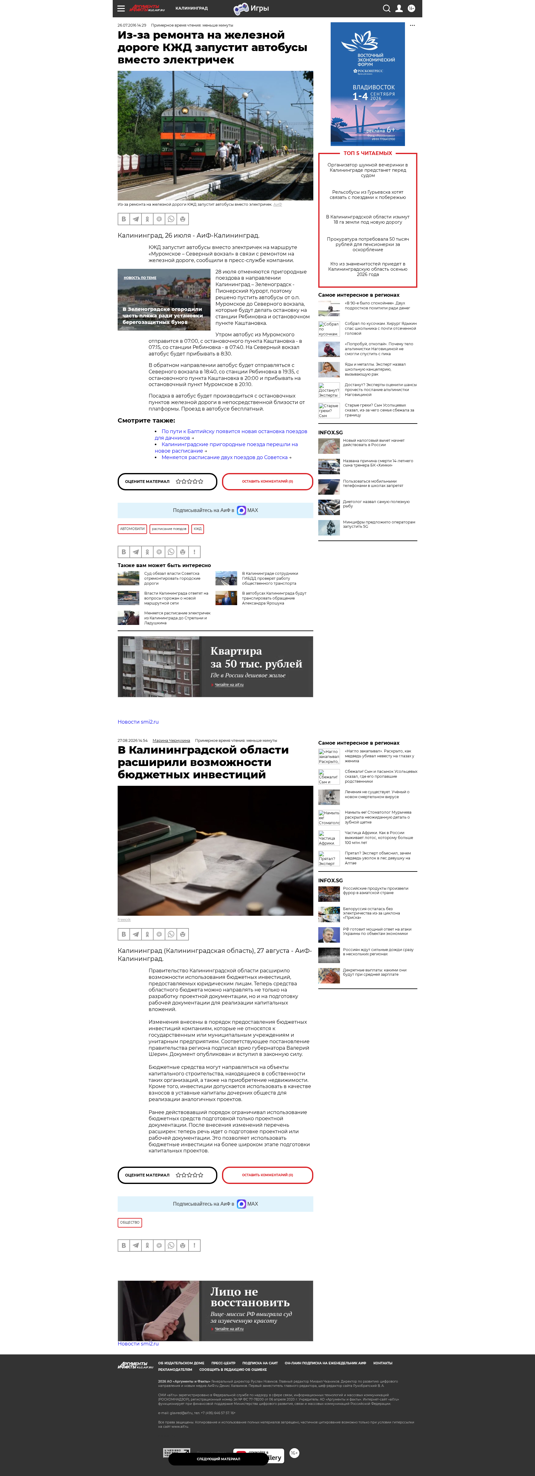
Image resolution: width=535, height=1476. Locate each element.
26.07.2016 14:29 (132, 25)
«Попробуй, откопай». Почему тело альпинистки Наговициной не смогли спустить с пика (379, 349)
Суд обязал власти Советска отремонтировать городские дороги (172, 578)
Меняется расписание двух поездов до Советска (225, 457)
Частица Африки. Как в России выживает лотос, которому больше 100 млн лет (379, 837)
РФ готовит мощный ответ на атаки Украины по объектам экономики (377, 931)
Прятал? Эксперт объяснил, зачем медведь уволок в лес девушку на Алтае (378, 858)
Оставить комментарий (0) (267, 482)
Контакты (382, 1363)
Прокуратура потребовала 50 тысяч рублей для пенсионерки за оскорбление (368, 244)
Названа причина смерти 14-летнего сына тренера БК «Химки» (378, 463)
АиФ (277, 204)
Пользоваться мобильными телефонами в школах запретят (373, 483)
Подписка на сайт (260, 1363)
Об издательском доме (181, 1363)
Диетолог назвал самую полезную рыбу (376, 504)
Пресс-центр (223, 1363)
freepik (124, 919)
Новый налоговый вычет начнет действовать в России (374, 442)
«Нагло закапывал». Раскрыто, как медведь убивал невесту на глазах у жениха (379, 756)
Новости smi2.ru (138, 722)
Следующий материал (218, 1459)
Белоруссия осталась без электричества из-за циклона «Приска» (371, 913)
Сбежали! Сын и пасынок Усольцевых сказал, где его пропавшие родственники (381, 776)
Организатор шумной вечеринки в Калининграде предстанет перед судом (368, 170)
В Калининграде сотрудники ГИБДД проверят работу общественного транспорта (270, 578)
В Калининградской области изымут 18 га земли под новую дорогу (368, 219)
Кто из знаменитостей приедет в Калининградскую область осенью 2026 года (367, 269)
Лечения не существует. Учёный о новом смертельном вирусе (377, 794)
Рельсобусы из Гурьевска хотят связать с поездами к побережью (368, 195)
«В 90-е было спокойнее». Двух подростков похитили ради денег (377, 305)
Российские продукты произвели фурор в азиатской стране (375, 890)
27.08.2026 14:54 (133, 740)
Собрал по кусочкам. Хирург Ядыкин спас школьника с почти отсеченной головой (381, 328)
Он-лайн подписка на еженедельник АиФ (325, 1363)
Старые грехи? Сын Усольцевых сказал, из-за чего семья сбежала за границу (379, 410)
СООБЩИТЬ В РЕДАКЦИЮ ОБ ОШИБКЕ (233, 1370)
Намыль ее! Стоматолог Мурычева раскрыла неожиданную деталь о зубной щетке (378, 817)
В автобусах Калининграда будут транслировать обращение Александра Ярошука (274, 598)
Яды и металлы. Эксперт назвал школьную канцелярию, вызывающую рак (375, 369)
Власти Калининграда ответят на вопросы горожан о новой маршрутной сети (176, 598)
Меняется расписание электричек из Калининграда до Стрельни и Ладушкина (177, 618)
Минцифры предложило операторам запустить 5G (379, 524)
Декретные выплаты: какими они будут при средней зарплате (375, 972)
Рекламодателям (175, 1370)
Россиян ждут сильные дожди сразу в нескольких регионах (378, 952)
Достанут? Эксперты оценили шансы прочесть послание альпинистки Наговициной (381, 389)
